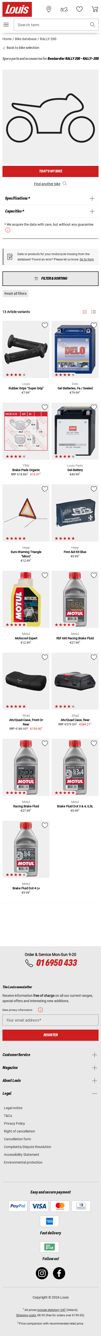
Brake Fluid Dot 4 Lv (26, 888)
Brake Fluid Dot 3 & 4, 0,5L (75, 806)
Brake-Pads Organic (26, 470)
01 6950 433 (56, 963)
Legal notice (13, 1108)
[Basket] (95, 9)
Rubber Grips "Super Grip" (26, 388)
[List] (93, 312)
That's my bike (50, 171)
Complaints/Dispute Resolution (27, 1147)
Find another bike (47, 184)
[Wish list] (79, 9)
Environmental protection (23, 1162)
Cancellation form (17, 1139)
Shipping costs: (26, 1315)
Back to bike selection (22, 48)
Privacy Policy (14, 1123)
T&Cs (8, 1116)
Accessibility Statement (21, 1155)
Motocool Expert (26, 638)
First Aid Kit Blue (75, 552)
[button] (93, 25)
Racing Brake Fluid (26, 806)
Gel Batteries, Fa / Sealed (75, 388)
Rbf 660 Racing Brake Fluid (75, 638)
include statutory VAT (51, 1310)
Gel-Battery (75, 470)
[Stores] (48, 9)
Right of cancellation (19, 1131)
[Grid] (84, 311)
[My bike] (64, 9)
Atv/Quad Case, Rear (75, 720)
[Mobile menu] (6, 24)
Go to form (87, 259)
